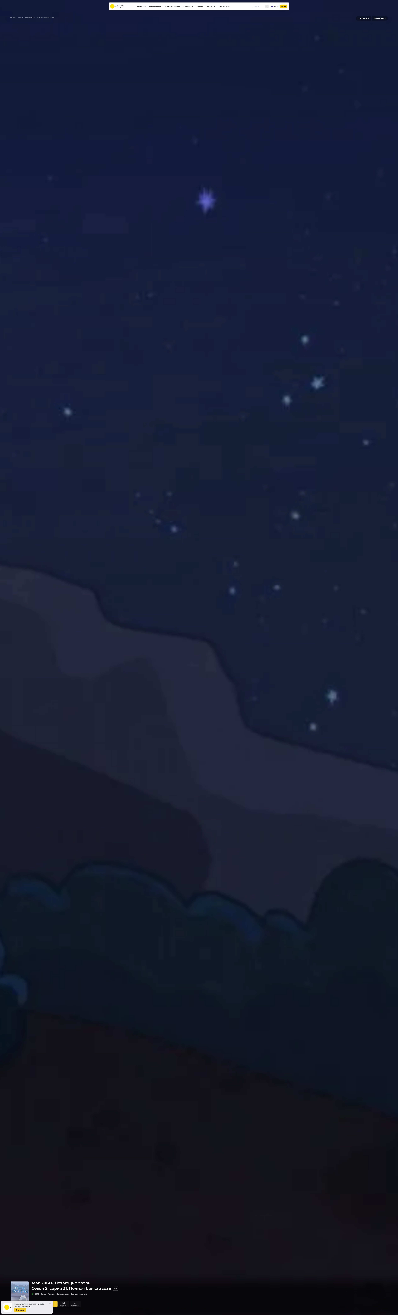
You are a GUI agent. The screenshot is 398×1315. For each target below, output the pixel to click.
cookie (35, 1304)
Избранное (63, 1305)
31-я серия (379, 18)
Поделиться (75, 1305)
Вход (283, 6)
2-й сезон (362, 18)
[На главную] (118, 6)
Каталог (140, 6)
